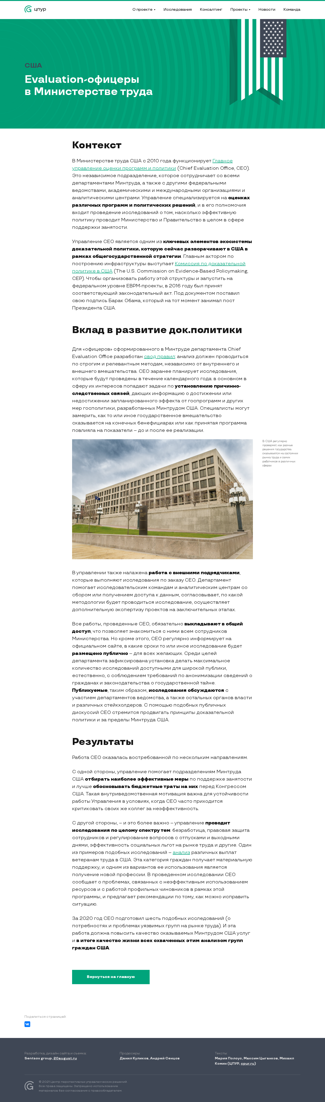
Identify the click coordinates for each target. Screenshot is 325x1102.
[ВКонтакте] (27, 1024)
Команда (291, 9)
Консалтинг (211, 9)
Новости (266, 9)
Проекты (238, 9)
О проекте (143, 9)
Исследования (177, 9)
